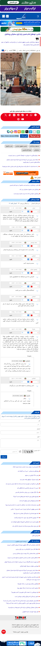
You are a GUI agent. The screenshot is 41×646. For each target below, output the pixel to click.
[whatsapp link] (31, 115)
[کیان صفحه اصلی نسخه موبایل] (20, 643)
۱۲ (5, 51)
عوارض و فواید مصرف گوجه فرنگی (29, 566)
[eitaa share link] (19, 132)
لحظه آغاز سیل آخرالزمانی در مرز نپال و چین (27, 549)
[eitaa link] (10, 115)
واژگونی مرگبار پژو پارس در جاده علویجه (28, 584)
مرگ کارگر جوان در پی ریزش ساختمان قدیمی (27, 492)
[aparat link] (18, 119)
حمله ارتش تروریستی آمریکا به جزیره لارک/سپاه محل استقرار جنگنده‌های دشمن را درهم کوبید (23, 161)
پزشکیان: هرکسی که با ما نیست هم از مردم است (26, 194)
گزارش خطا (37, 178)
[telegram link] (27, 115)
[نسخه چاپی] (38, 132)
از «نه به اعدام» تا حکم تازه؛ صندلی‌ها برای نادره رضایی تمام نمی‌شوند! (20, 167)
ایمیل (38, 429)
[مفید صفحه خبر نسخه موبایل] (20, 9)
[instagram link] (14, 115)
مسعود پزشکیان (34, 146)
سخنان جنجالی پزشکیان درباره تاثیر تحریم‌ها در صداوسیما (23, 608)
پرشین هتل (35, 536)
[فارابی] (20, 29)
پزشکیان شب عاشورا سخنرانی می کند (29, 190)
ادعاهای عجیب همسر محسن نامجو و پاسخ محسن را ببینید (22, 558)
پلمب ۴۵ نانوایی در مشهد (32, 475)
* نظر (38, 437)
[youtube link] (22, 119)
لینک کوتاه (35, 136)
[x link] (5, 115)
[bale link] (22, 115)
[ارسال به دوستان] (34, 132)
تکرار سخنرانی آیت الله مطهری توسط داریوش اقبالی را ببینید (22, 545)
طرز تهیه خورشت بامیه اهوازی (30, 612)
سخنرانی (36, 150)
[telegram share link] (30, 132)
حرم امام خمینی (27, 150)
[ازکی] (20, 23)
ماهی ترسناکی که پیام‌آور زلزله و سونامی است (26, 597)
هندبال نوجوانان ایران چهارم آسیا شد (29, 501)
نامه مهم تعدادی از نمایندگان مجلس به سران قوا (26, 514)
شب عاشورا (9, 146)
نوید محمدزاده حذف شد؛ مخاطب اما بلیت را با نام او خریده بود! (22, 505)
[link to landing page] (21, 16)
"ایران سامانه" (16, 632)
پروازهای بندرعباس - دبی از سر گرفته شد (28, 471)
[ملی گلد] (20, 2)
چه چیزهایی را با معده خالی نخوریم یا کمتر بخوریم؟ (24, 592)
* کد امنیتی (37, 451)
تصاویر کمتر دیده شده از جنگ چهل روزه (27, 588)
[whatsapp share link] (23, 132)
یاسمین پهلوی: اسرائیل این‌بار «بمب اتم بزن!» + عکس (25, 509)
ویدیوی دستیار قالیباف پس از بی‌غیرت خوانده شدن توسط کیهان (21, 562)
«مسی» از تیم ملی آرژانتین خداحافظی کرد (28, 488)
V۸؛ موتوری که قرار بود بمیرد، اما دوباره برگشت (26, 518)
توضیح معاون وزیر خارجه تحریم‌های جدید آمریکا (26, 497)
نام (39, 421)
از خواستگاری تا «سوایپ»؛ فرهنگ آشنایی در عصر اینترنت (23, 156)
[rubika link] (35, 115)
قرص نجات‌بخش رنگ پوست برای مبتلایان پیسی (25, 554)
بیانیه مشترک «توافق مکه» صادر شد (29, 480)
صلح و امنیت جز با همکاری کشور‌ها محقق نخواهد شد (25, 522)
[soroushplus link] (18, 115)
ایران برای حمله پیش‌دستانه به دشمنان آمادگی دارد (25, 526)
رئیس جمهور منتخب (21, 146)
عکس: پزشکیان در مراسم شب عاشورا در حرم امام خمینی (24, 185)
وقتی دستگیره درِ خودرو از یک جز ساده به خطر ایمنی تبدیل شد (22, 484)
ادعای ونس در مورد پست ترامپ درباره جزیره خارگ (26, 467)
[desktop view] (7, 16)
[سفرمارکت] (20, 173)
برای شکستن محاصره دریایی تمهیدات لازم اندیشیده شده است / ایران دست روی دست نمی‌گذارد (21, 578)
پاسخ (11, 211)
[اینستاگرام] (15, 131)
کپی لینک (24, 136)
